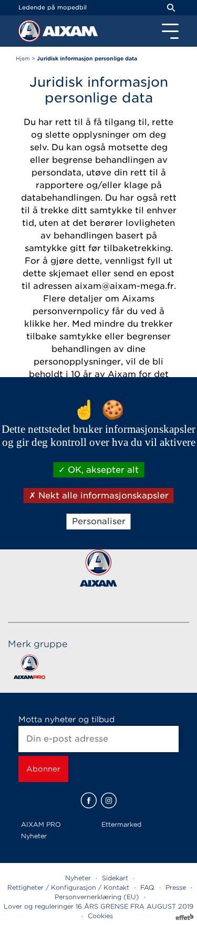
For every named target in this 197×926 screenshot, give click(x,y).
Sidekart (115, 878)
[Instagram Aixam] (109, 800)
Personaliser (99, 521)
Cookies (100, 916)
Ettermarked (121, 824)
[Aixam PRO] (29, 668)
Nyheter (34, 836)
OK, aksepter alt (102, 470)
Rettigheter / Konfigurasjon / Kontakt (68, 887)
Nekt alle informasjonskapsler (102, 496)
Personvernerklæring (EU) (97, 897)
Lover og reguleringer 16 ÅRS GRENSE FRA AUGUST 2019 (98, 906)
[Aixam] (30, 33)
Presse (175, 887)
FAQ (147, 887)
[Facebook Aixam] (89, 800)
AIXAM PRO (41, 824)
